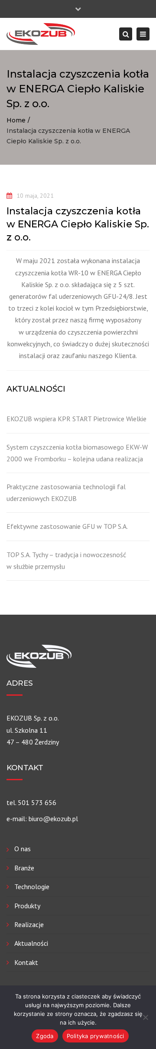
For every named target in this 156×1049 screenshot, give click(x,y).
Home (16, 120)
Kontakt (26, 962)
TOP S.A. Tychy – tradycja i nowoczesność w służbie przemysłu (66, 560)
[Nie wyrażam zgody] (145, 1017)
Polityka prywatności (95, 1035)
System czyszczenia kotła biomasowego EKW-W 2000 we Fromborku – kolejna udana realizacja (77, 453)
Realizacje (29, 924)
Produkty (27, 905)
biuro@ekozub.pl (53, 818)
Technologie (31, 886)
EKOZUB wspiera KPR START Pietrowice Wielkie (76, 418)
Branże (24, 867)
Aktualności (31, 943)
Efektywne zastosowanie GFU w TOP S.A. (67, 526)
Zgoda (44, 1035)
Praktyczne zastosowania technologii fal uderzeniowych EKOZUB (66, 492)
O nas (22, 848)
